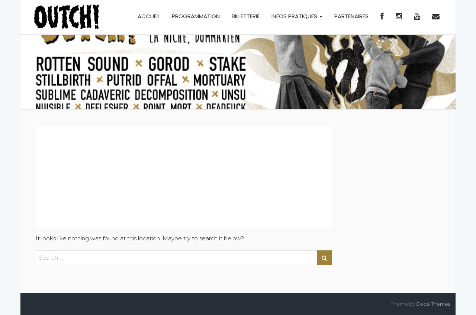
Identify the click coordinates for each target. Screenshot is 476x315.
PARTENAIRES (351, 16)
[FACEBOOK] (382, 17)
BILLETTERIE (246, 16)
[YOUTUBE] (417, 17)
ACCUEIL (149, 16)
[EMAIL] (435, 17)
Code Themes (433, 304)
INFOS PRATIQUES (295, 16)
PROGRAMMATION (196, 16)
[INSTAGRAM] (399, 17)
